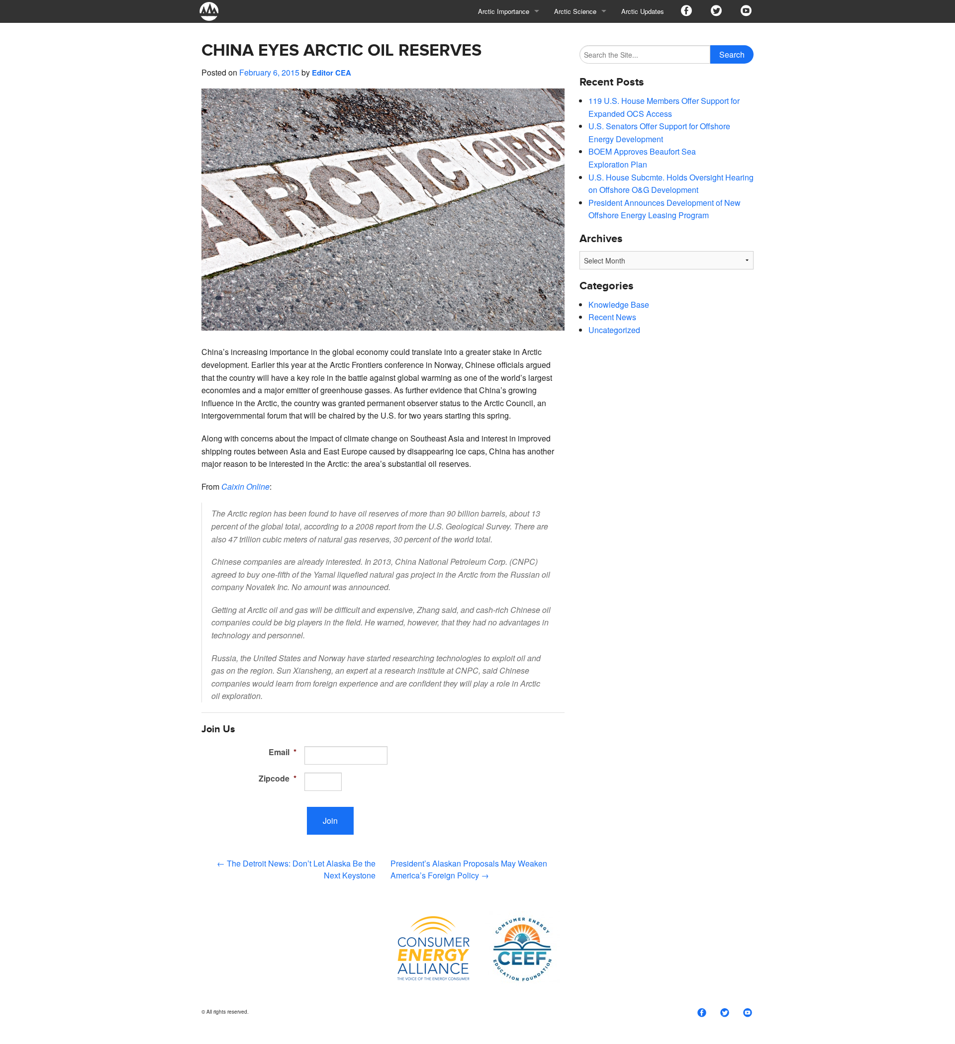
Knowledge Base (618, 304)
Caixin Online (245, 486)
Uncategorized (614, 330)
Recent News (612, 317)
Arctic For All (214, 11)
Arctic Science (575, 11)
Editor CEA (331, 72)
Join (330, 820)
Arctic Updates (642, 11)
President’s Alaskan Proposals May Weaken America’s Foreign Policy (468, 869)
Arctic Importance (503, 11)
